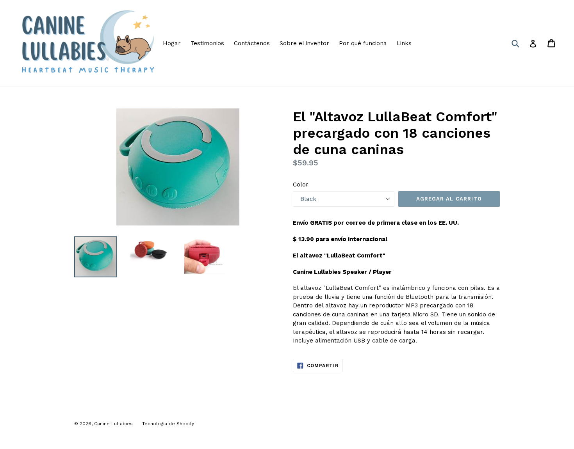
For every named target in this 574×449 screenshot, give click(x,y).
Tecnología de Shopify (168, 423)
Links (404, 43)
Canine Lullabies (114, 423)
